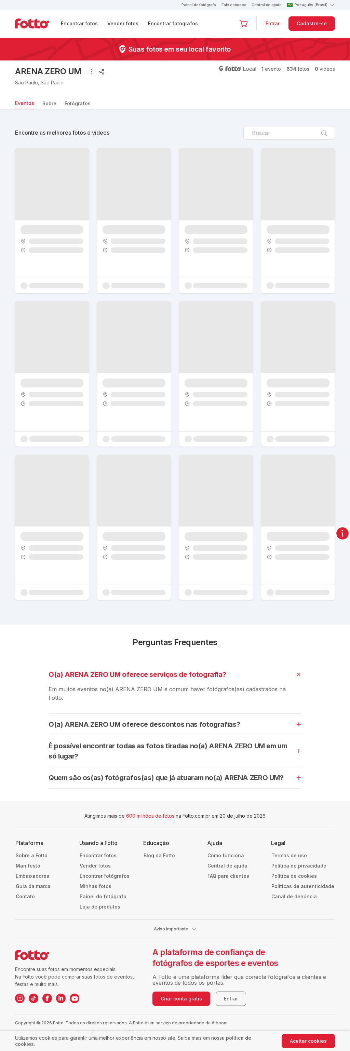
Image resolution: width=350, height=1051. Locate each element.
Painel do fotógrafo (198, 4)
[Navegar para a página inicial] (37, 23)
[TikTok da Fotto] (33, 998)
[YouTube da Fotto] (74, 998)
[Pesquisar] (324, 132)
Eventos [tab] (24, 103)
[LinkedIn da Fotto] (61, 998)
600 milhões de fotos (150, 816)
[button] (243, 23)
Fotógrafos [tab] (78, 103)
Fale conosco (233, 4)
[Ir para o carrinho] (243, 23)
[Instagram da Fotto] (20, 998)
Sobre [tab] (49, 103)
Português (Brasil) (311, 4)
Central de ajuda (266, 4)
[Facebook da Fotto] (47, 998)
